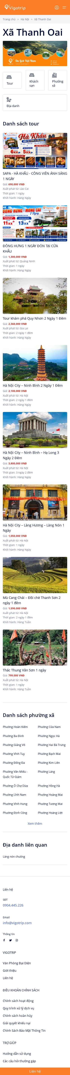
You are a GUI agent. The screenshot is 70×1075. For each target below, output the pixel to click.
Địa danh (13, 106)
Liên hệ (8, 978)
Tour (10, 83)
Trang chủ (9, 19)
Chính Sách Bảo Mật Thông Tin (24, 1031)
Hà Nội (25, 19)
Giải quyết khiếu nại (16, 1023)
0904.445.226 (13, 905)
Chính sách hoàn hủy (17, 1016)
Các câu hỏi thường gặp (19, 1061)
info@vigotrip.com (17, 923)
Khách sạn (33, 83)
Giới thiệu (9, 971)
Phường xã (57, 83)
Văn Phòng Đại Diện (17, 963)
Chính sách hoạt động (18, 1001)
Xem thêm (35, 824)
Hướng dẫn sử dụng (17, 1054)
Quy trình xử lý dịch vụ (18, 1008)
